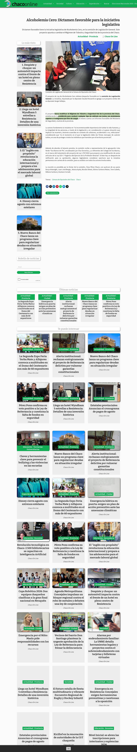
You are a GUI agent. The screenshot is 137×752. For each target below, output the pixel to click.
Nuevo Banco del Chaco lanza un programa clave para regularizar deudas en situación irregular (90, 308)
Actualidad (47, 4)
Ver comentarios (52, 193)
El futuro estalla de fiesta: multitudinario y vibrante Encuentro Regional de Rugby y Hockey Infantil (68, 693)
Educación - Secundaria (104, 538)
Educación (80, 4)
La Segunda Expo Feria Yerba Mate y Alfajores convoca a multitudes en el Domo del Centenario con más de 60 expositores (25, 309)
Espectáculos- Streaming (33, 494)
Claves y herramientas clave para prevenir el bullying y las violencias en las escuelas (33, 461)
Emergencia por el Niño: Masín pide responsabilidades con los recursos (33, 640)
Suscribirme (28, 272)
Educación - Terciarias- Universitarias (33, 448)
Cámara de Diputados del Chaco (63, 179)
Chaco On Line (111, 36)
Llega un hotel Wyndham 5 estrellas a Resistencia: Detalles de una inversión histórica (68, 410)
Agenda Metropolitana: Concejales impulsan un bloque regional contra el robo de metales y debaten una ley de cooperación (68, 597)
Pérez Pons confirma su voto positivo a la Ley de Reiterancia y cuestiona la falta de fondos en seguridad (111, 308)
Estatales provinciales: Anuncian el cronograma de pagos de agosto (104, 408)
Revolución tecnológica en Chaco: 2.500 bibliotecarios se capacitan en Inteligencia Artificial (33, 549)
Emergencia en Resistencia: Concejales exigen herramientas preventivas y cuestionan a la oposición (104, 695)
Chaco (78, 179)
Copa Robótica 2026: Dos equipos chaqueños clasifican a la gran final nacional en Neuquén (33, 596)
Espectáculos (94, 4)
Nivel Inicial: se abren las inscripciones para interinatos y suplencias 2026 (104, 740)
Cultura (69, 4)
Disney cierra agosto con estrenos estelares (33, 502)
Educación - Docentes (33, 538)
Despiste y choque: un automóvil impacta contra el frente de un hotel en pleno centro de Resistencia (104, 597)
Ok (69, 748)
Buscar (106, 4)
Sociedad (59, 4)
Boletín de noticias (28, 258)
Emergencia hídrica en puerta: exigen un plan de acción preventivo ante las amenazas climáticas (47, 307)
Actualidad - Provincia (88, 36)
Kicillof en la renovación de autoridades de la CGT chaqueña (68, 737)
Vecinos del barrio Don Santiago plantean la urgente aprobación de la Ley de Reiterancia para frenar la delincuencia (68, 641)
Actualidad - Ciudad (47, 297)
